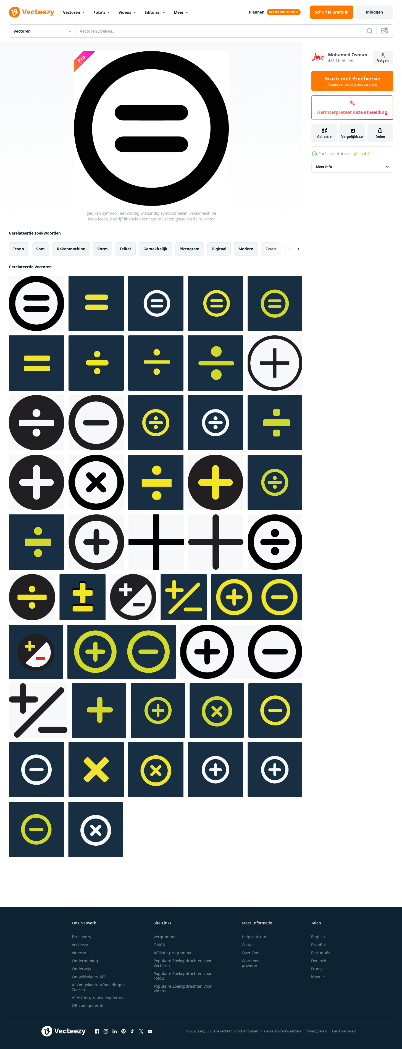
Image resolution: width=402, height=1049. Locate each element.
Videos (125, 12)
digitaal (219, 248)
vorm (102, 248)
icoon (18, 248)
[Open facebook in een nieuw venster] (97, 1031)
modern (245, 248)
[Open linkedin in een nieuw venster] (114, 1031)
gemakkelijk (155, 248)
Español (318, 944)
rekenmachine (71, 248)
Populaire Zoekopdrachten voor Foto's (183, 976)
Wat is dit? (361, 153)
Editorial (152, 12)
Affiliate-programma (172, 952)
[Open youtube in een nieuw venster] (150, 1031)
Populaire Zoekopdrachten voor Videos (183, 988)
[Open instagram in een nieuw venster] (106, 1031)
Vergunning (165, 936)
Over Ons (250, 952)
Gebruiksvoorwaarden (282, 1031)
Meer (178, 12)
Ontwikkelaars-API (89, 976)
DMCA (159, 944)
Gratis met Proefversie (352, 81)
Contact (249, 944)
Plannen (256, 12)
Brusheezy (81, 936)
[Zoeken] (369, 31)
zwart (271, 248)
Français (319, 968)
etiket (125, 248)
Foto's (99, 12)
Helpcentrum (254, 936)
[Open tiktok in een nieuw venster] (132, 1031)
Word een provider (251, 963)
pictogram (189, 248)
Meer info (324, 166)
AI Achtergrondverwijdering (98, 997)
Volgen (383, 60)
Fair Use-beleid (344, 1031)
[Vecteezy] (31, 12)
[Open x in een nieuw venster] (141, 1031)
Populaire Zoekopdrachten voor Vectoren (183, 963)
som (40, 248)
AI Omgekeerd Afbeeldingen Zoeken (98, 987)
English (318, 936)
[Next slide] (294, 249)
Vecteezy (80, 944)
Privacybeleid (316, 1031)
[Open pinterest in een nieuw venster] (123, 1031)
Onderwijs (81, 968)
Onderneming (85, 960)
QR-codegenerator (89, 1005)
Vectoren (71, 12)
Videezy (79, 952)
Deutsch (318, 960)
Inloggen (374, 12)
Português (320, 952)
